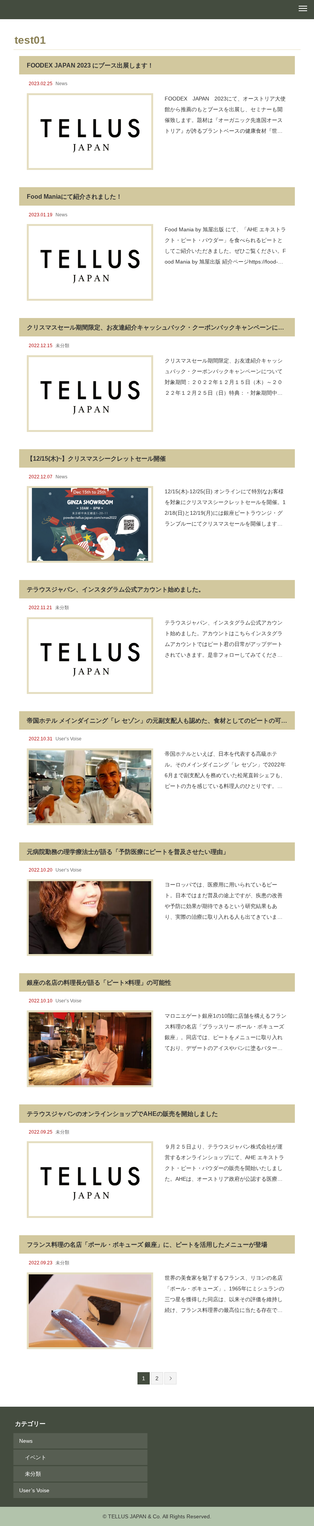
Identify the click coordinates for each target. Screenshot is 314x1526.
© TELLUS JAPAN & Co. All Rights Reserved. (157, 1516)
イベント (35, 1457)
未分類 (62, 345)
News (61, 83)
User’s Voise (69, 739)
